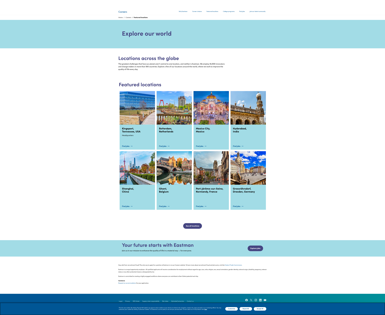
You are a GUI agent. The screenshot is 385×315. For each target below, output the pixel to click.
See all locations (192, 226)
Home (120, 17)
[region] (192, 309)
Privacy (127, 301)
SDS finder (136, 301)
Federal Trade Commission (233, 265)
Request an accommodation (127, 283)
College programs (228, 11)
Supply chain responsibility (150, 301)
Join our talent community (257, 11)
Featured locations (212, 11)
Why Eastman (183, 11)
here (205, 309)
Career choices (197, 11)
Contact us (190, 301)
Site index (165, 301)
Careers (128, 17)
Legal (120, 301)
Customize (231, 308)
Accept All (260, 308)
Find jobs (242, 11)
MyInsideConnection (177, 301)
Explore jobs (255, 248)
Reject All (246, 308)
